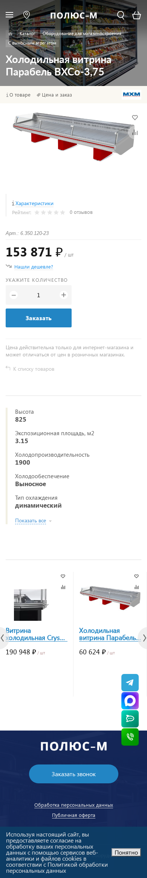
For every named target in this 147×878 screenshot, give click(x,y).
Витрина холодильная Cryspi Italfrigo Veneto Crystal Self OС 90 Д (36, 634)
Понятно (126, 852)
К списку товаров (33, 368)
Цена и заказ (57, 95)
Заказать (39, 318)
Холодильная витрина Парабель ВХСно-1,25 (107, 634)
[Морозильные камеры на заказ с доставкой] (10, 34)
